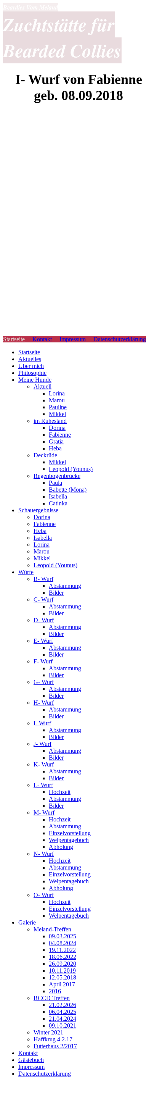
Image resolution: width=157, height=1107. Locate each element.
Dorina (57, 427)
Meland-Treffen (52, 929)
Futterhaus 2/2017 (55, 1046)
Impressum (72, 339)
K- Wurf (44, 764)
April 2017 (62, 984)
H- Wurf (44, 702)
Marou (57, 400)
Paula (55, 482)
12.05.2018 (62, 977)
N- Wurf (44, 853)
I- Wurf (42, 723)
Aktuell (42, 386)
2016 (55, 991)
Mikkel (57, 414)
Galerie (27, 922)
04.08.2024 (62, 943)
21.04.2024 (62, 1018)
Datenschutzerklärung (119, 339)
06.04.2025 (62, 1012)
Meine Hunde (34, 379)
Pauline (58, 407)
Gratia (56, 441)
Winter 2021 (48, 1032)
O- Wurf (44, 895)
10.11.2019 (62, 970)
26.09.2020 (62, 963)
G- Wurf (44, 682)
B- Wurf (43, 579)
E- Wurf (43, 640)
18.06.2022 (62, 957)
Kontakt (42, 339)
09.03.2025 (62, 936)
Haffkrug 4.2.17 (53, 1039)
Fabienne (60, 434)
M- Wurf (44, 812)
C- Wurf (43, 599)
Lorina (57, 393)
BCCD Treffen (52, 998)
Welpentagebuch (69, 840)
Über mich (31, 366)
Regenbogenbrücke (57, 476)
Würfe (26, 572)
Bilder (56, 592)
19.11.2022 (62, 950)
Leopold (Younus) (71, 469)
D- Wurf (44, 620)
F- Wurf (43, 661)
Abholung (61, 847)
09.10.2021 (62, 1025)
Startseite (14, 339)
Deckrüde (45, 455)
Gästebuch (31, 1060)
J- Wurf (42, 744)
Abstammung (65, 586)
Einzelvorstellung (70, 833)
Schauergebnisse (38, 510)
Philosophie (32, 373)
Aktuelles (29, 359)
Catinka (58, 503)
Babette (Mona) (68, 489)
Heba (55, 448)
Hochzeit (59, 792)
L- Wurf (43, 785)
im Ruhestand (50, 421)
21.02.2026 (62, 1005)
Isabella (58, 496)
